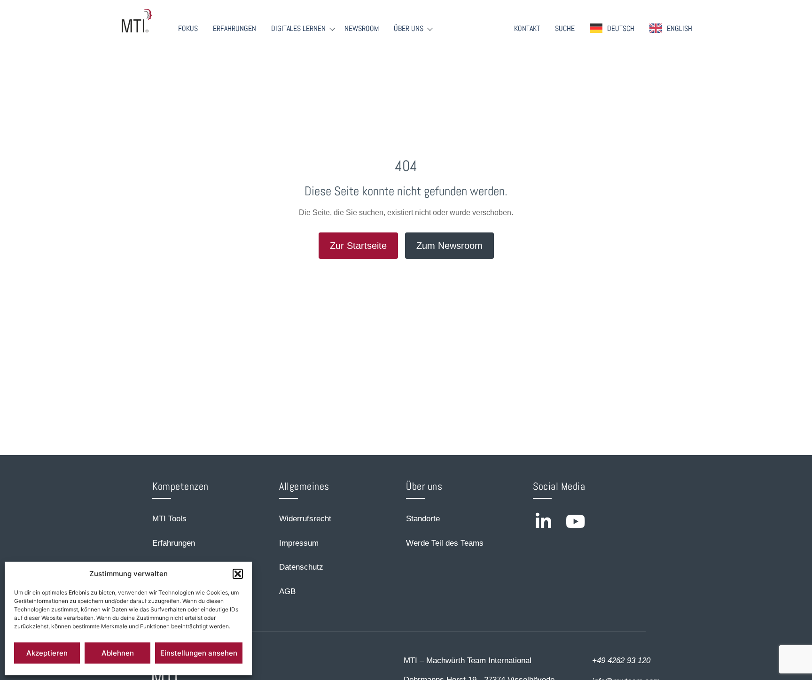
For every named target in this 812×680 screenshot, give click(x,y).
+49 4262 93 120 (621, 660)
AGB (287, 591)
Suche (565, 28)
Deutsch (620, 28)
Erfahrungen (234, 28)
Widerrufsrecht (305, 518)
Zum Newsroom (449, 245)
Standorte (423, 518)
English (679, 28)
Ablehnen (118, 653)
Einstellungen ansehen (198, 653)
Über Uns (408, 28)
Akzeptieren (47, 653)
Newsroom (361, 28)
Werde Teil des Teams (445, 543)
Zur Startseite (358, 245)
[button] (237, 574)
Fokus (188, 28)
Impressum (299, 543)
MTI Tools (169, 518)
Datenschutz (301, 567)
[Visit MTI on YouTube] (575, 521)
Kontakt (527, 28)
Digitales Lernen (298, 28)
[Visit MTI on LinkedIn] (543, 521)
